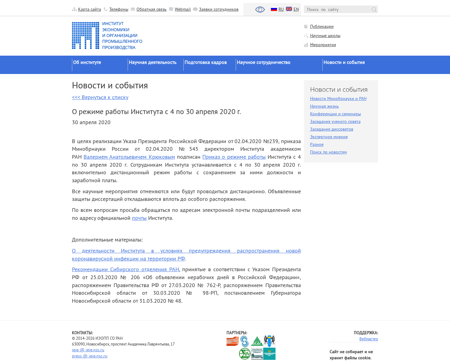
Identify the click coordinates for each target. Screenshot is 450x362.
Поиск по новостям (328, 152)
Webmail (183, 9)
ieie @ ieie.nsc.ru (88, 350)
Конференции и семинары (335, 113)
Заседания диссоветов (331, 129)
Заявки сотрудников (218, 9)
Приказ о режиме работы (234, 156)
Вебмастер (368, 338)
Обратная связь (152, 9)
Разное (317, 144)
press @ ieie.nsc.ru (89, 356)
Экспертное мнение (329, 136)
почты (139, 217)
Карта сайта (89, 9)
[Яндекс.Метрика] (232, 353)
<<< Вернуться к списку (100, 97)
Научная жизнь (324, 106)
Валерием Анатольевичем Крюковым (129, 156)
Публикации (322, 26)
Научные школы (325, 35)
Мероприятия (323, 44)
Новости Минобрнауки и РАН (338, 98)
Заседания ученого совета (335, 121)
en (296, 9)
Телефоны (118, 9)
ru (281, 9)
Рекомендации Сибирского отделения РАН (125, 269)
